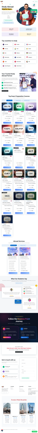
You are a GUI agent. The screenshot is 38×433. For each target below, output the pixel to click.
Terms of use (29, 429)
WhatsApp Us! (35, 431)
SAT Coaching (28, 135)
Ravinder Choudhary (15, 429)
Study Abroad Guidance (12, 256)
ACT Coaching (28, 157)
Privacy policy (33, 429)
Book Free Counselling (8, 20)
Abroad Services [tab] (14, 245)
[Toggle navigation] (33, 1)
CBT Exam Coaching (29, 180)
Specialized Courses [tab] (26, 100)
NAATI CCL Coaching (6, 225)
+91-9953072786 (7, 367)
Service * (23, 369)
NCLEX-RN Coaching (17, 180)
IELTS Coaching (5, 113)
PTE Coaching (16, 113)
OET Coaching (28, 113)
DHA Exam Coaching (17, 202)
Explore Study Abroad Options (8, 22)
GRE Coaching (4, 157)
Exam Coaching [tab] (10, 100)
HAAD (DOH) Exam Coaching (29, 203)
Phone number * (24, 363)
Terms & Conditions (21, 390)
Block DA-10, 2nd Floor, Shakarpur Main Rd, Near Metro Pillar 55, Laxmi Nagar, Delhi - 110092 (32, 393)
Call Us (36, 1)
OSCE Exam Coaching (6, 202)
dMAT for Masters (17, 150)
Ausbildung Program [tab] (22, 245)
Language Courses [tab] (18, 100)
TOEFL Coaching (5, 135)
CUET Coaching (5, 180)
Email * (22, 366)
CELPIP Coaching (17, 135)
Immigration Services (24, 256)
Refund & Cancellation (22, 391)
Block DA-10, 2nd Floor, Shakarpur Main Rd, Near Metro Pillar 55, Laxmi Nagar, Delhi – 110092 (11, 377)
